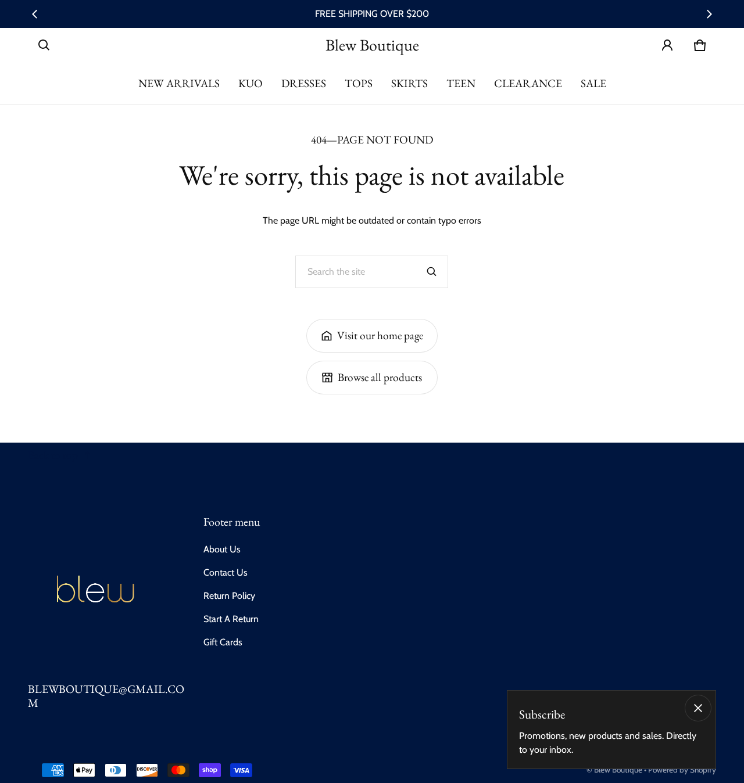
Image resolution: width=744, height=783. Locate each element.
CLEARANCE (528, 83)
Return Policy (229, 595)
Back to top (53, 455)
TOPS (359, 83)
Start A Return (231, 618)
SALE (593, 83)
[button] (44, 45)
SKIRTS (409, 83)
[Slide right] (709, 14)
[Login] (667, 45)
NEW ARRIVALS (179, 83)
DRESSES (303, 83)
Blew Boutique (618, 769)
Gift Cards (222, 642)
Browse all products (380, 377)
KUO (250, 83)
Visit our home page (380, 335)
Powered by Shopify (682, 769)
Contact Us (225, 572)
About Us (222, 549)
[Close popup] (698, 708)
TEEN (460, 83)
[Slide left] (35, 14)
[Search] (432, 272)
